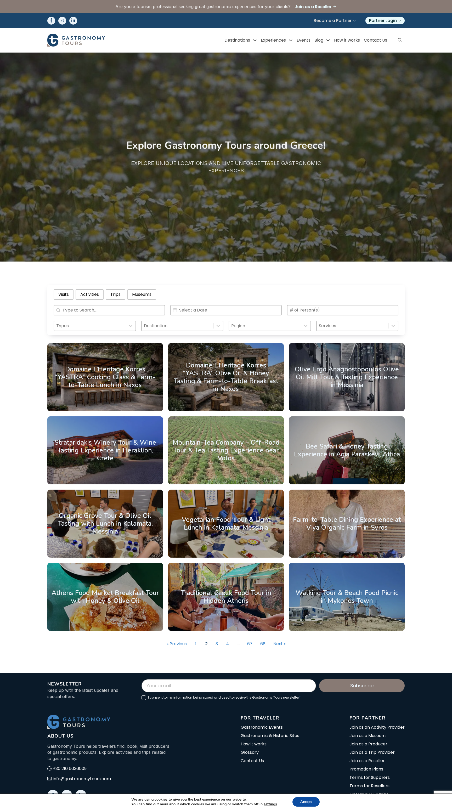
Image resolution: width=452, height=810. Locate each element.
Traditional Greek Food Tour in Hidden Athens (226, 596)
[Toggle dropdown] (255, 40)
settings (270, 804)
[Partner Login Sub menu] (399, 20)
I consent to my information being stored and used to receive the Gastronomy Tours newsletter (224, 697)
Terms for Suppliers (369, 777)
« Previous (177, 644)
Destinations (237, 40)
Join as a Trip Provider (372, 752)
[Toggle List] (130, 326)
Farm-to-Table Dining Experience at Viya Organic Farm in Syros (347, 523)
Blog (318, 40)
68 (262, 644)
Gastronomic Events (262, 727)
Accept (306, 801)
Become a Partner (333, 21)
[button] (64, 294)
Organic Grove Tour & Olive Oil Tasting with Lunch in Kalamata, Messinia (105, 523)
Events (303, 40)
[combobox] (90, 326)
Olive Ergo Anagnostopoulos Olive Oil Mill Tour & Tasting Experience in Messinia (347, 377)
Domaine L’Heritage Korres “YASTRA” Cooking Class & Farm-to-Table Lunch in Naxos (105, 377)
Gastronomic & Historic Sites (270, 736)
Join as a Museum (367, 736)
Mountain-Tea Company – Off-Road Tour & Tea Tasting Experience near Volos (226, 450)
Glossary (250, 752)
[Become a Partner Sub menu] (354, 20)
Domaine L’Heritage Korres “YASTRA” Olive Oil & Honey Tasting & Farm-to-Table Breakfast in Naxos (226, 377)
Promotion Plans (366, 769)
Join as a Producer (368, 744)
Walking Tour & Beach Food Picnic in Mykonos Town (347, 596)
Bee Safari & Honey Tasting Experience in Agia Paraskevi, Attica (347, 450)
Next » (279, 644)
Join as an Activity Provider (377, 727)
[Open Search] (400, 40)
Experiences (273, 40)
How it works (347, 40)
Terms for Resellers (369, 786)
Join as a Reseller (367, 761)
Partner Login (383, 21)
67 (249, 644)
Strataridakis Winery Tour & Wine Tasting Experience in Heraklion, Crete (105, 450)
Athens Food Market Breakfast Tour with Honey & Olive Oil (105, 596)
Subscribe (362, 685)
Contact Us (375, 40)
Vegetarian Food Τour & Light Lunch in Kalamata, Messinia (226, 523)
